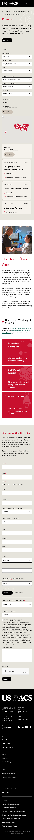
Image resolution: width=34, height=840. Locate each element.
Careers (8, 12)
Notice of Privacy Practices (11, 819)
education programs (17, 331)
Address (4, 529)
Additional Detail (8, 647)
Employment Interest (9, 83)
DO (11, 484)
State (4, 67)
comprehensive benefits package (20, 328)
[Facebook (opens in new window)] (19, 727)
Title (3, 481)
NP (22, 484)
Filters (5, 50)
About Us (5, 740)
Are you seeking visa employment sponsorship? (13, 579)
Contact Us (8, 727)
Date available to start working (13, 601)
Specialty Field (7, 60)
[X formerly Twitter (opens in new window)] (23, 727)
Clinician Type (6, 53)
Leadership (5, 751)
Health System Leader (9, 777)
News (4, 754)
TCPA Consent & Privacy (13, 620)
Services (5, 758)
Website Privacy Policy (9, 826)
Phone (4, 499)
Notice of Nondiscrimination (11, 804)
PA (16, 484)
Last (3, 473)
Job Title (5, 90)
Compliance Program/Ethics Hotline (13, 811)
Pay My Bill (5, 792)
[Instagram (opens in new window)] (26, 727)
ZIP (3, 567)
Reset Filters (9, 154)
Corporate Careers (8, 747)
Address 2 (5, 538)
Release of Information (9, 822)
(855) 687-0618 (23, 712)
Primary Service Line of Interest (12, 508)
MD (5, 484)
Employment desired (9, 611)
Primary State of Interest (10, 518)
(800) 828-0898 (7, 721)
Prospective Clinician (8, 773)
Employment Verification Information (14, 815)
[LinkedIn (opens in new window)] (30, 727)
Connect (7, 40)
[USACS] (10, 3)
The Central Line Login (9, 789)
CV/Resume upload (8, 589)
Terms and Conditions (9, 808)
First (3, 463)
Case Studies (6, 743)
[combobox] (15, 70)
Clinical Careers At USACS (21, 12)
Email (3, 489)
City (3, 547)
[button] (26, 130)
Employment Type (8, 76)
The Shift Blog (6, 762)
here (23, 451)
